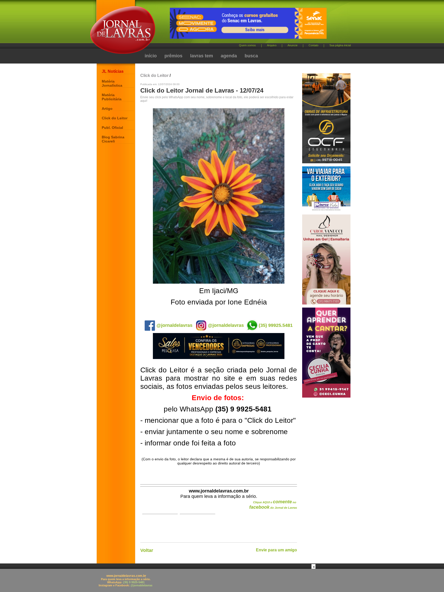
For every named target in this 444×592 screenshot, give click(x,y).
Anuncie (293, 45)
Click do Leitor (114, 118)
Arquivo (271, 45)
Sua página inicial (340, 45)
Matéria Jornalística (112, 83)
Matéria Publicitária (112, 97)
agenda (229, 55)
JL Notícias (113, 71)
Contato (313, 45)
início (151, 55)
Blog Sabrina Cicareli (113, 139)
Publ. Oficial (112, 127)
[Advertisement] (222, 580)
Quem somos (247, 45)
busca (251, 55)
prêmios (173, 55)
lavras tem (201, 55)
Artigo (107, 108)
